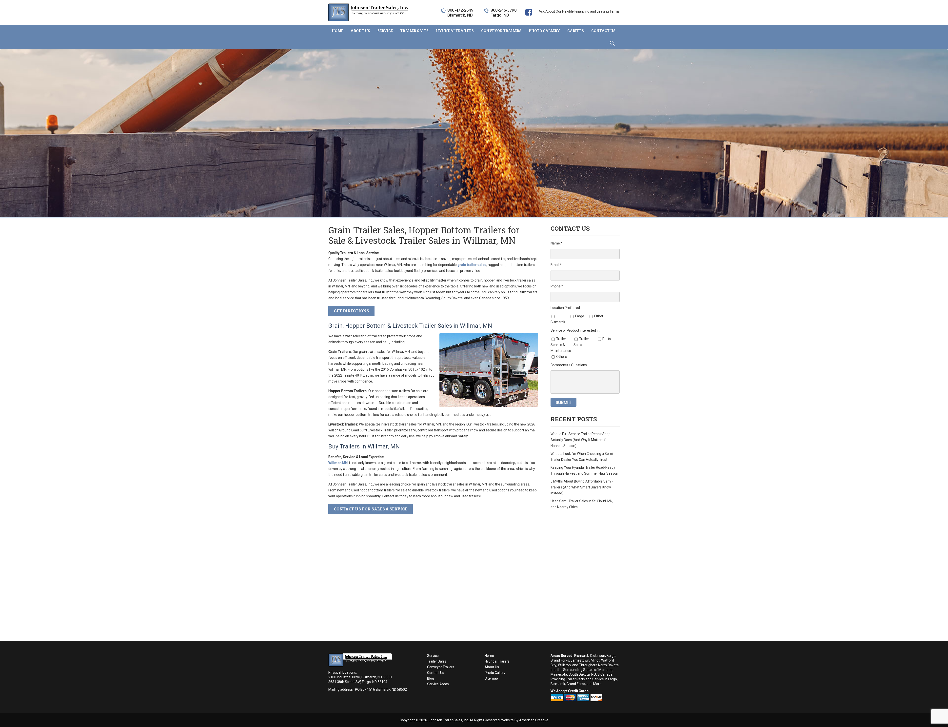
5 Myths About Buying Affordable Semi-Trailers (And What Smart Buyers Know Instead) (582, 487)
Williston (564, 665)
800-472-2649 (460, 10)
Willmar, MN (338, 463)
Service (433, 656)
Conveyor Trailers (440, 667)
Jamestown (580, 660)
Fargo (611, 656)
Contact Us (435, 673)
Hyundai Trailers (497, 661)
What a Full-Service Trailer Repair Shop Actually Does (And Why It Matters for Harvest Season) (581, 440)
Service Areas (438, 684)
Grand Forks (560, 660)
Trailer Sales (436, 661)
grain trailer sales (471, 265)
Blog (430, 678)
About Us (492, 667)
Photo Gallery (495, 673)
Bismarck (581, 656)
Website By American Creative (524, 720)
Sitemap (491, 678)
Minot (595, 660)
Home (489, 656)
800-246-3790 (503, 10)
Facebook (528, 20)
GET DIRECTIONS (351, 310)
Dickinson (597, 656)
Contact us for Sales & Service (370, 508)
